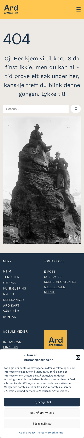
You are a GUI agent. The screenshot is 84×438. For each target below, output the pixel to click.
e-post (49, 271)
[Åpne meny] (78, 9)
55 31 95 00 (53, 277)
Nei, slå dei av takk (42, 412)
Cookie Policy (27, 432)
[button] (78, 357)
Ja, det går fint (42, 402)
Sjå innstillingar (42, 423)
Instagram (12, 342)
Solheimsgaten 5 (59, 282)
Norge (49, 292)
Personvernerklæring (50, 432)
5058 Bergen (54, 287)
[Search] (76, 109)
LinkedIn (10, 347)
